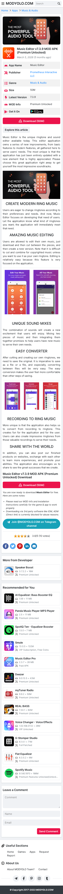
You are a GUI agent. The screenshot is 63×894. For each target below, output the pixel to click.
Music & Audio (38, 82)
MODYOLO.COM (19, 3)
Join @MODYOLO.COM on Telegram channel (33, 523)
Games (22, 851)
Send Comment (48, 831)
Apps (32, 851)
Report (11, 855)
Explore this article (16, 129)
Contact (42, 869)
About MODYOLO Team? (21, 869)
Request (44, 851)
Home (10, 851)
